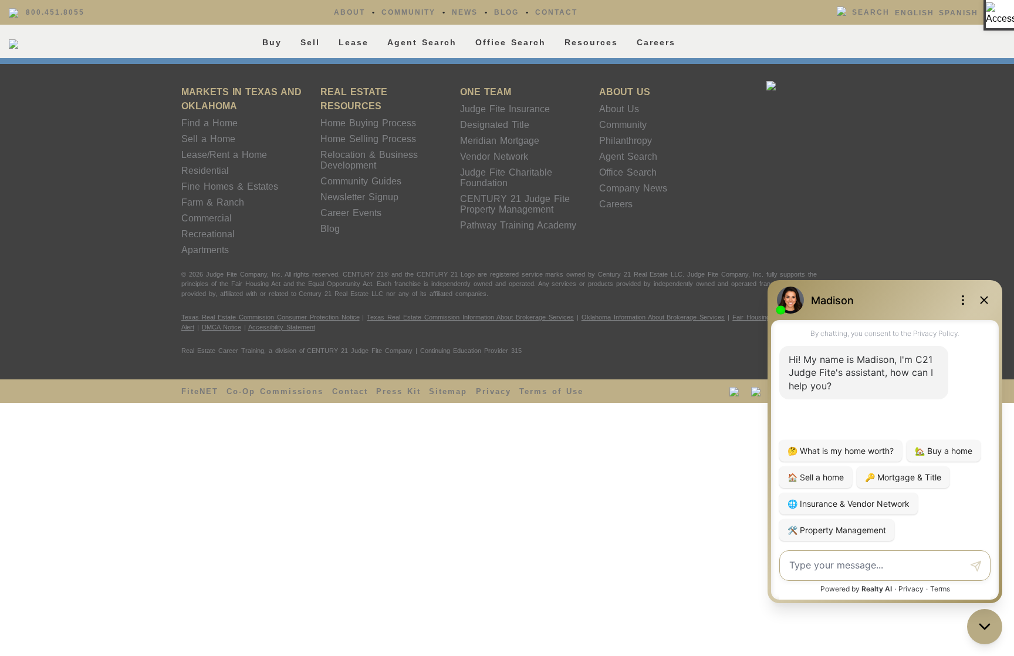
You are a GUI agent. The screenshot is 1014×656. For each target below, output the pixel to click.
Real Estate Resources (353, 99)
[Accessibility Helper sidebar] (1000, 14)
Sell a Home (208, 139)
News (465, 12)
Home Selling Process (368, 139)
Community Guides (360, 181)
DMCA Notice (221, 327)
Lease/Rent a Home (224, 155)
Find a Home (209, 123)
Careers (656, 42)
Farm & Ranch (212, 202)
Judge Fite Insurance (505, 109)
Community (408, 12)
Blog (506, 12)
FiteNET (199, 391)
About (349, 12)
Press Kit (398, 391)
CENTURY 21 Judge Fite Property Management (515, 204)
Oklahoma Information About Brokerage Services (653, 317)
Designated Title (494, 125)
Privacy (493, 391)
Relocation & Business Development (369, 160)
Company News (633, 188)
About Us (624, 92)
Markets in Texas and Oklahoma (241, 99)
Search (871, 12)
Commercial (206, 218)
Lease (354, 42)
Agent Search (422, 42)
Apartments (205, 250)
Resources (591, 42)
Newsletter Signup (359, 197)
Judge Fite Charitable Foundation (506, 177)
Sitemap (448, 391)
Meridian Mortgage (499, 141)
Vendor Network (494, 157)
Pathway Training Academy (518, 225)
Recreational (208, 234)
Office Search (510, 42)
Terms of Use (551, 391)
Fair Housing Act (757, 317)
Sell (310, 42)
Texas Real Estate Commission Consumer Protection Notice (270, 317)
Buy (272, 42)
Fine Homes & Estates (229, 186)
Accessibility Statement (281, 327)
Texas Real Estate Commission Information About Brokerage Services (470, 317)
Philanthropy (625, 141)
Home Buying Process (368, 123)
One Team (485, 92)
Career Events (350, 213)
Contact (556, 12)
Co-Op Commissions (275, 391)
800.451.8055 (55, 12)
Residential (205, 171)
